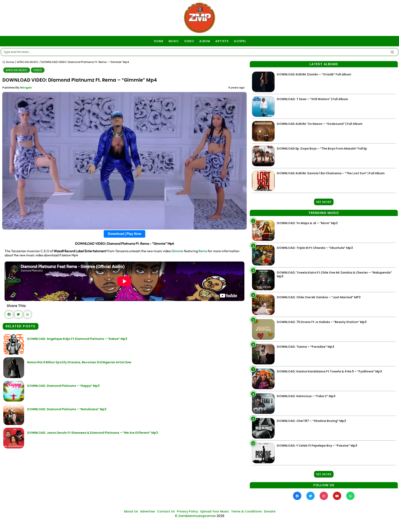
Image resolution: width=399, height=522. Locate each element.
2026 (220, 516)
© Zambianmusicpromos (195, 516)
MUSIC (174, 41)
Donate (269, 511)
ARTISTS (222, 41)
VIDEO (189, 41)
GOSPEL (240, 41)
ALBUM (204, 41)
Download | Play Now (124, 234)
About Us (131, 511)
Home (9, 62)
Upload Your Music (214, 511)
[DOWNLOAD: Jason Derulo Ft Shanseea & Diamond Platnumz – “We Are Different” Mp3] (13, 447)
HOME (158, 41)
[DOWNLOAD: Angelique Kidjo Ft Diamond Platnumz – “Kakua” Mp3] (13, 353)
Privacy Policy (187, 511)
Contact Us (166, 511)
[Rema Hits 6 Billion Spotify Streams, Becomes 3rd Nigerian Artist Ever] (13, 377)
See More (323, 202)
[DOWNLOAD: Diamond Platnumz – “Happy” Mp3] (13, 400)
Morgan (26, 88)
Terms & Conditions (246, 511)
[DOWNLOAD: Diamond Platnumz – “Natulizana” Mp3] (13, 424)
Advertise (147, 511)
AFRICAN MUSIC (28, 62)
